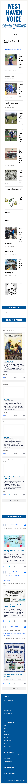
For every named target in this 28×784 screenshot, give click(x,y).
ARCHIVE (6, 731)
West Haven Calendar (14, 576)
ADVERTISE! (6, 734)
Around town (9, 76)
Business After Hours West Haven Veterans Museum (14, 605)
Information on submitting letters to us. (12, 770)
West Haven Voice (14, 12)
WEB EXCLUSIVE (7, 746)
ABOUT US (6, 728)
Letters (7, 212)
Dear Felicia (9, 251)
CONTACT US (6, 743)
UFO (20, 284)
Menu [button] (15, 35)
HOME (5, 725)
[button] (11, 377)
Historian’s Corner (9, 361)
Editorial (8, 220)
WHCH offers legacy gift (13, 189)
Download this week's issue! (13, 49)
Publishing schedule (8, 761)
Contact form (6, 717)
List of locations (7, 758)
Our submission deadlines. (9, 773)
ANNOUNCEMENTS (8, 740)
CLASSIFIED (6, 737)
